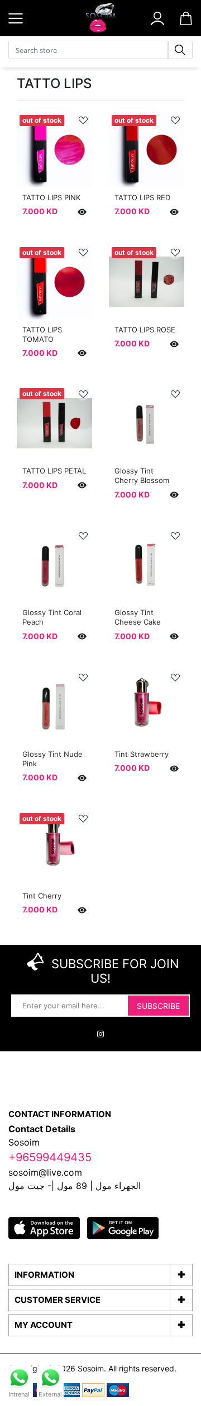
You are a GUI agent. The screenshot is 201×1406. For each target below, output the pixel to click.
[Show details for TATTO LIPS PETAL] (54, 423)
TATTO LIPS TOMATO (42, 334)
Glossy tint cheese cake (137, 617)
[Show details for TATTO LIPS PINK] (54, 149)
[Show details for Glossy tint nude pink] (54, 706)
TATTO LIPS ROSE (144, 329)
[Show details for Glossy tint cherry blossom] (146, 423)
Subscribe (158, 1006)
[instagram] (100, 1034)
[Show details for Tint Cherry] (54, 848)
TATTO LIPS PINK (51, 197)
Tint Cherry (41, 895)
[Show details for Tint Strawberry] (146, 706)
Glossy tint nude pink (52, 759)
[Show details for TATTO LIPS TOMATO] (54, 282)
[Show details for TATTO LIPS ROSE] (146, 282)
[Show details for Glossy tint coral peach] (54, 564)
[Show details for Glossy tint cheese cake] (146, 564)
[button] (157, 17)
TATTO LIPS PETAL (54, 470)
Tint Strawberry (141, 754)
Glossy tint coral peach (52, 617)
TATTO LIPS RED (142, 197)
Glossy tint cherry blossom (141, 475)
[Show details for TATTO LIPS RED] (146, 149)
